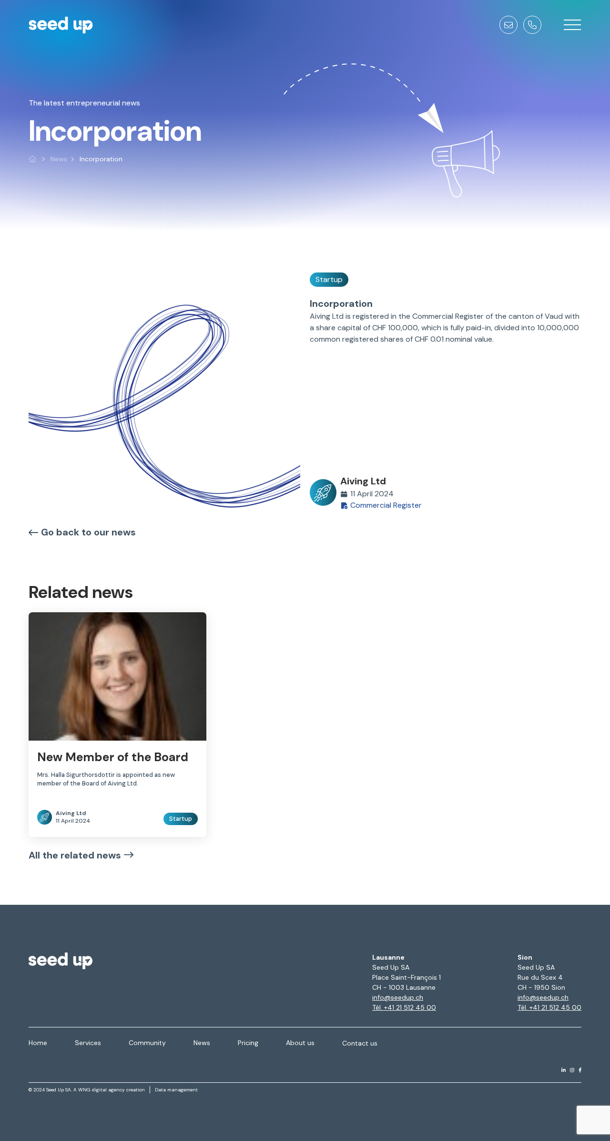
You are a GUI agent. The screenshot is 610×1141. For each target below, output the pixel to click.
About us (300, 1042)
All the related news (75, 855)
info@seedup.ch (397, 997)
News (59, 159)
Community (147, 1042)
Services (88, 1042)
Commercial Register (386, 505)
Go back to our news (88, 532)
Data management (176, 1090)
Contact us (359, 1043)
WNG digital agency (101, 1090)
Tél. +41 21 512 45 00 (404, 1007)
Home (38, 1042)
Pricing (248, 1042)
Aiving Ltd (363, 481)
